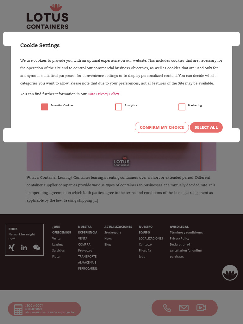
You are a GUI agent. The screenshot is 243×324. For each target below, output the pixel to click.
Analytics (131, 105)
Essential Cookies (62, 105)
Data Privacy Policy (103, 94)
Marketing (195, 105)
